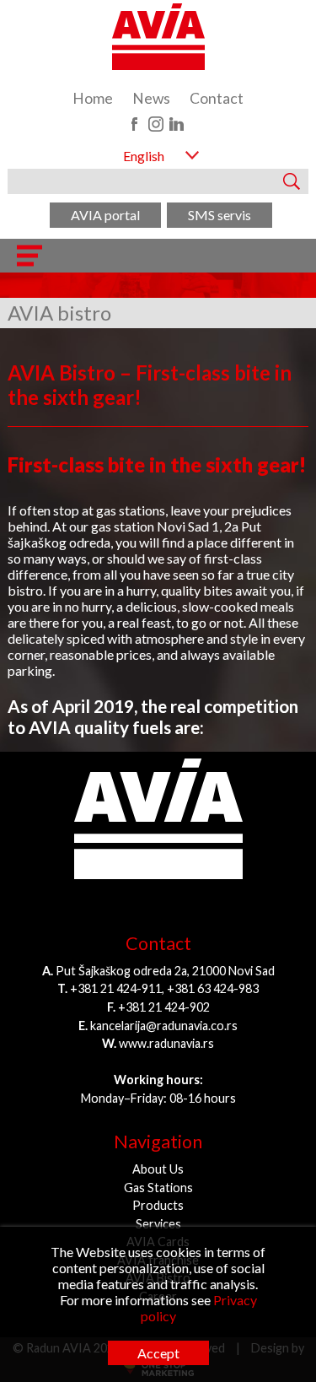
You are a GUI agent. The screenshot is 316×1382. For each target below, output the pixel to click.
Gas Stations (158, 1187)
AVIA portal (105, 215)
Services (158, 1224)
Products (158, 1205)
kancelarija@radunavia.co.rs (164, 1025)
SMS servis (219, 215)
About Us (158, 1169)
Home (92, 98)
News (151, 98)
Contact (217, 98)
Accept (158, 1353)
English (143, 156)
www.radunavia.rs (166, 1043)
